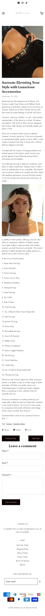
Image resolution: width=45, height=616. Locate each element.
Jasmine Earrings (11, 321)
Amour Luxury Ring (11, 278)
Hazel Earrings (9, 292)
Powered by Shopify (30, 608)
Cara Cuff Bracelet (12, 336)
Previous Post (11, 438)
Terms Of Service (22, 560)
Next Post (35, 438)
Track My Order (22, 545)
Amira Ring (9, 326)
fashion (9, 423)
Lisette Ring (9, 365)
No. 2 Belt (8, 297)
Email (5, 463)
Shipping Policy (22, 549)
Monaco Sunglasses (12, 345)
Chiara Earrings (10, 273)
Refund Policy (22, 553)
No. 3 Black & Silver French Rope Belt (19, 311)
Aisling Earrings (10, 287)
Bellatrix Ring (9, 340)
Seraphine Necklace (12, 282)
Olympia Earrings (11, 374)
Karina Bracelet (10, 268)
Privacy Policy (22, 557)
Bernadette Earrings (12, 331)
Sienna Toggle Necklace (14, 350)
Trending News (19, 423)
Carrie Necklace (11, 360)
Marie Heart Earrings (12, 263)
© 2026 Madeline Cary (15, 608)
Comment (6, 475)
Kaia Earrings (10, 316)
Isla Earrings (9, 355)
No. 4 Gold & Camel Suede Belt (17, 369)
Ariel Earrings (10, 307)
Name (5, 450)
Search (22, 564)
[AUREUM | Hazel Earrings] (22, 210)
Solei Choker (9, 302)
